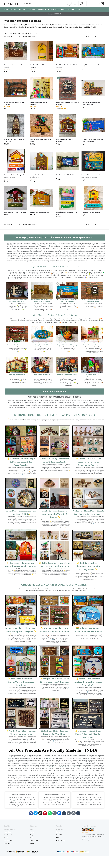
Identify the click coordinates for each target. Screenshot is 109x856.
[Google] (73, 813)
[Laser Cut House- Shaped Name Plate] (15, 198)
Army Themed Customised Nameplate (93, 65)
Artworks (82, 5)
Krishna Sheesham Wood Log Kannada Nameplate (67, 103)
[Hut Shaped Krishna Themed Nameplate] (41, 51)
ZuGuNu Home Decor (53, 767)
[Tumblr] (64, 813)
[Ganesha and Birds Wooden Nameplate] (67, 161)
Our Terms (33, 838)
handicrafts (49, 758)
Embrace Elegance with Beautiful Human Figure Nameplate (91, 176)
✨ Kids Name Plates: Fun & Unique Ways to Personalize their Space (20, 681)
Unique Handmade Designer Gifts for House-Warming (54, 315)
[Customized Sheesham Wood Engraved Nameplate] (15, 51)
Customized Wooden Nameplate (39, 212)
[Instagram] (40, 813)
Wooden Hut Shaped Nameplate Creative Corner (39, 176)
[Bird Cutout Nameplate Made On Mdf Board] (41, 125)
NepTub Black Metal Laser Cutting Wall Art (71, 767)
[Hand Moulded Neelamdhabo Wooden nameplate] (67, 51)
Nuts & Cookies (8, 835)
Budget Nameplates (72, 5)
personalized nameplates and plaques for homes (52, 245)
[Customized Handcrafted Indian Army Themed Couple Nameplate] (93, 125)
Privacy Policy (34, 840)
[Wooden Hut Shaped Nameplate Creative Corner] (41, 161)
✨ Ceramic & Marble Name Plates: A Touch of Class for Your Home (88, 734)
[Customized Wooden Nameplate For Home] (67, 198)
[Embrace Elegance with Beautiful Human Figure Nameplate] (93, 161)
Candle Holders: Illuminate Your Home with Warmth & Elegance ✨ (54, 514)
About (32, 832)
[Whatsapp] (50, 813)
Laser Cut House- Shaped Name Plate (15, 212)
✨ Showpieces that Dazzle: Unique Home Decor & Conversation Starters (88, 461)
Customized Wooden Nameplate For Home (66, 213)
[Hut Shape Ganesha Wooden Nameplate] (67, 125)
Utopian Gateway (29, 767)
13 (101, 36)
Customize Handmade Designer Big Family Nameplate (14, 176)
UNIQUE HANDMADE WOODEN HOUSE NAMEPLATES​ (54, 267)
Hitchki (9, 758)
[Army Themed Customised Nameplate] (93, 51)
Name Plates (7, 832)
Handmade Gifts (8, 840)
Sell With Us (59, 835)
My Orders (59, 832)
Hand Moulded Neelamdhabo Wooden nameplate (67, 66)
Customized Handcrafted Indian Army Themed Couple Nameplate (93, 140)
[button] (101, 3)
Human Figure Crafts (9, 829)
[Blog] (69, 813)
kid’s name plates (18, 801)
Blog (31, 835)
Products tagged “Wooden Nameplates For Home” (21, 33)
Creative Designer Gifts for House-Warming (54, 584)
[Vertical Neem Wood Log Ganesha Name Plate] (15, 125)
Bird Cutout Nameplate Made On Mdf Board (41, 140)
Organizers (7, 838)
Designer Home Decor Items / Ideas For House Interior (54, 415)
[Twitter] (35, 813)
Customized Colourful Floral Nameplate (38, 103)
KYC (57, 838)
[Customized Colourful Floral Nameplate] (41, 88)
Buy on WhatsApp (17, 71)
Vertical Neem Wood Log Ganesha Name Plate (14, 140)
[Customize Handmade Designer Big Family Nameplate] (15, 161)
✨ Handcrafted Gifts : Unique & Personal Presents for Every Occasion (21, 461)
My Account (91, 5)
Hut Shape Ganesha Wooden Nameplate (64, 140)
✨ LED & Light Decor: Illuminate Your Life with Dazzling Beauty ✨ (88, 566)
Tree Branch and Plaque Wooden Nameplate (14, 103)
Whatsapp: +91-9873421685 (54, 14)
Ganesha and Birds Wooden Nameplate (67, 175)
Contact (32, 843)
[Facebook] (31, 813)
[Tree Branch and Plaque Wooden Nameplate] (15, 88)
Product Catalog (60, 840)
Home (5, 33)
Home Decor (90, 801)
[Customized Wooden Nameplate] (41, 198)
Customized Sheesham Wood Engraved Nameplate (15, 66)
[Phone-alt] (54, 813)
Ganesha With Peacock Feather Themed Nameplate (91, 103)
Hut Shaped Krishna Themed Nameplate (38, 66)
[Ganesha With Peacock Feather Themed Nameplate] (93, 88)
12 (98, 36)
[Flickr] (59, 813)
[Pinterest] (45, 813)
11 (95, 36)
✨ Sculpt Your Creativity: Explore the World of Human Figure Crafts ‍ (88, 681)
